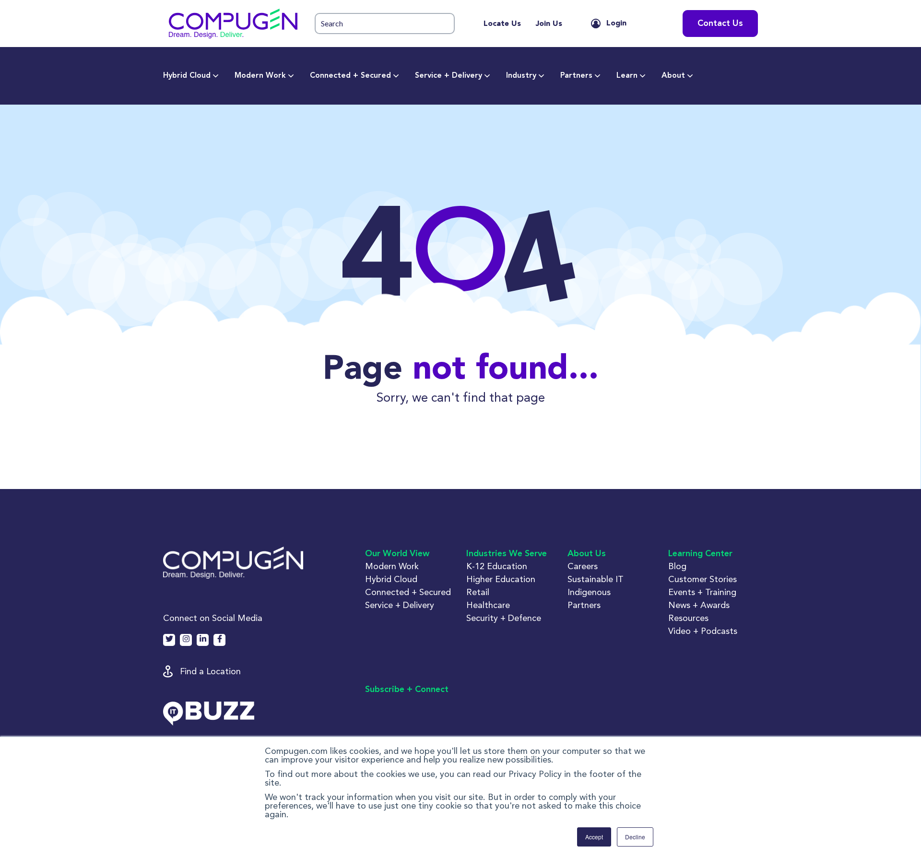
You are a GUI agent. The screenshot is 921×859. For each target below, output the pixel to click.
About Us (586, 553)
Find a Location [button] (210, 671)
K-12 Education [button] (496, 566)
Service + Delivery (448, 76)
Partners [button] (584, 605)
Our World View (397, 553)
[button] (233, 23)
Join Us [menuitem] (548, 24)
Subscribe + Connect (407, 689)
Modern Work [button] (392, 566)
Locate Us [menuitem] (502, 24)
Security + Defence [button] (503, 618)
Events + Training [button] (702, 592)
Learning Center (700, 553)
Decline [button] (635, 837)
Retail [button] (477, 592)
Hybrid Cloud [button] (391, 579)
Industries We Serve (506, 553)
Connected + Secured (350, 76)
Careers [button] (582, 566)
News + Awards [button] (699, 605)
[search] (385, 24)
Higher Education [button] (500, 579)
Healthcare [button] (488, 605)
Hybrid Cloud (187, 76)
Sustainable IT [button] (595, 579)
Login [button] (616, 23)
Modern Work (260, 76)
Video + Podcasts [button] (702, 631)
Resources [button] (688, 618)
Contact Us (720, 23)
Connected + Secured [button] (408, 592)
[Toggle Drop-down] (216, 76)
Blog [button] (677, 566)
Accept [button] (594, 837)
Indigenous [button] (589, 592)
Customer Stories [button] (702, 579)
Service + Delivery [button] (399, 605)
